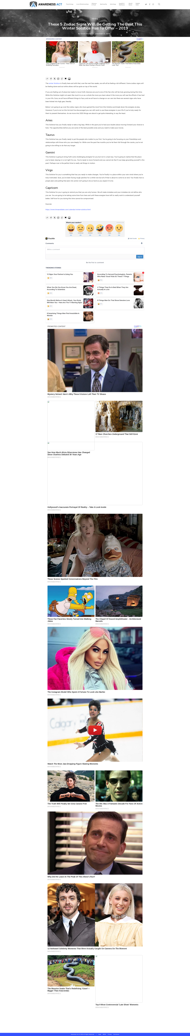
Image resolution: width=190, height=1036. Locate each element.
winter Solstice (54, 83)
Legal (99, 1034)
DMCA (104, 1034)
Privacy (110, 1034)
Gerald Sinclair (86, 34)
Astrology (95, 19)
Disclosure (116, 1034)
